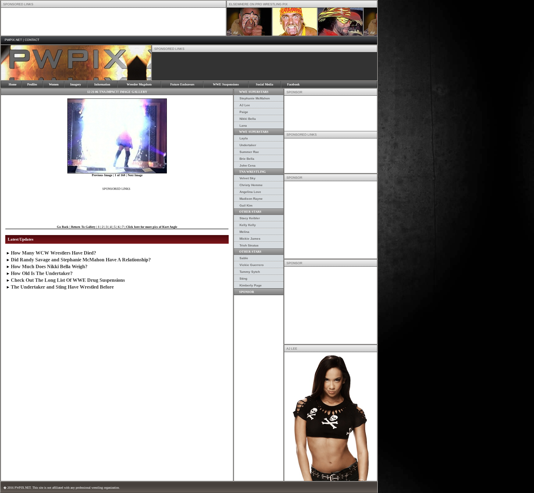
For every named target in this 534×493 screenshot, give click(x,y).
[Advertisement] (113, 22)
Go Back (63, 227)
